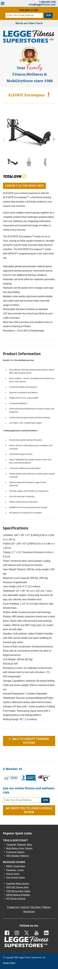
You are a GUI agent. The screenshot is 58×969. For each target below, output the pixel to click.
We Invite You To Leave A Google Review (29, 810)
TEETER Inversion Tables (18, 891)
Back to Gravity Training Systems (30, 741)
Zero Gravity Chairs (15, 877)
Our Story (36, 907)
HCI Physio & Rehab (15, 898)
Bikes (29, 844)
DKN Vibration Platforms (17, 855)
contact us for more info (24, 186)
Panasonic (11, 870)
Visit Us (25, 907)
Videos (46, 907)
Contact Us (13, 907)
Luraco (20, 870)
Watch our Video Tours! (29, 23)
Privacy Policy (9, 963)
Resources (29, 911)
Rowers (28, 848)
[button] (54, 139)
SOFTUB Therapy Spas (17, 887)
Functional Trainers (15, 852)
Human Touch (12, 873)
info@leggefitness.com (42, 4)
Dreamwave (19, 866)
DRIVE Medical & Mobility (18, 895)
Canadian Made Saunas (17, 883)
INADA (9, 866)
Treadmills (11, 844)
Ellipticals (21, 844)
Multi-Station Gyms (15, 848)
